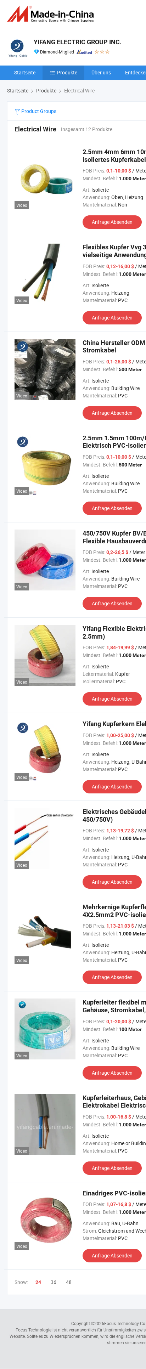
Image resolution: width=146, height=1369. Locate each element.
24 (38, 1282)
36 (53, 1282)
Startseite (24, 72)
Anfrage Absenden (112, 222)
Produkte (67, 72)
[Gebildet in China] (51, 14)
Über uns (101, 72)
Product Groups (38, 111)
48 (69, 1282)
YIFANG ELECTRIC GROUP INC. (78, 42)
